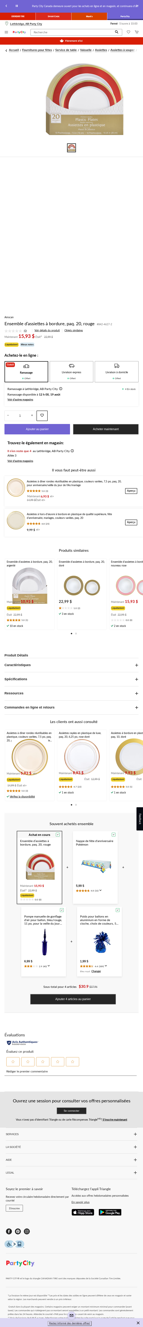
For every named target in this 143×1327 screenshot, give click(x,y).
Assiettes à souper (122, 50)
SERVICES (12, 1134)
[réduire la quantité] (32, 416)
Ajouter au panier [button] (37, 429)
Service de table (66, 50)
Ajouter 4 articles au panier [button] (73, 999)
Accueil (14, 50)
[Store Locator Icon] (6, 24)
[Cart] (137, 32)
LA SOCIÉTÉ (13, 1147)
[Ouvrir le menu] (6, 32)
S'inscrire (14, 1208)
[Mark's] (89, 16)
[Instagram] (27, 1231)
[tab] (26, 372)
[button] (117, 32)
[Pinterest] (18, 1231)
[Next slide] (137, 6)
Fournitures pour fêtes (37, 50)
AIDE (9, 1159)
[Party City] (125, 16)
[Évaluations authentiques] (22, 1043)
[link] (17, 331)
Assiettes (101, 50)
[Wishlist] (128, 32)
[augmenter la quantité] (8, 416)
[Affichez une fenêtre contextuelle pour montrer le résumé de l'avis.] (101, 891)
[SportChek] (54, 16)
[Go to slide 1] (71, 147)
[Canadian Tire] (18, 16)
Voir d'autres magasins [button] (20, 400)
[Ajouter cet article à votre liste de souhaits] (42, 416)
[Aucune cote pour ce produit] (14, 331)
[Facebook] (9, 1231)
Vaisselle (86, 50)
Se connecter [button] (71, 1110)
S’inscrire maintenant (114, 1120)
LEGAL (10, 1172)
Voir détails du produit (47, 330)
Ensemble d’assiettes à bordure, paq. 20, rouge (49, 324)
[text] (30, 620)
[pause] (17, 6)
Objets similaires (73, 330)
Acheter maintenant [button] (106, 429)
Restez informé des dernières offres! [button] (69, 1323)
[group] (20, 608)
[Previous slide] (6, 6)
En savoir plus (81, 1202)
